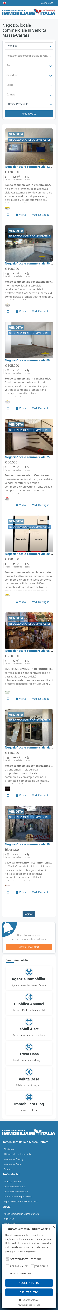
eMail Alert (9, 1219)
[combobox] (29, 46)
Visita (22, 214)
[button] (7, 1259)
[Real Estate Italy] (4, 3)
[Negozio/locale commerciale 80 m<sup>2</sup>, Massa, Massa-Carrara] (29, 534)
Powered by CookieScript (29, 1305)
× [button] (53, 1227)
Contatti (8, 1169)
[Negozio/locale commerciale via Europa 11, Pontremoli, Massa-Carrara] (29, 727)
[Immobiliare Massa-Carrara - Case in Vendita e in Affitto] (29, 11)
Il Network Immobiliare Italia (18, 1154)
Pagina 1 (29, 914)
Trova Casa (9, 1224)
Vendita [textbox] (12, 45)
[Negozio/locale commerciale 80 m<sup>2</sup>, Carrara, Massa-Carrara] (29, 340)
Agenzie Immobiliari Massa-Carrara (21, 1214)
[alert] (29, 1266)
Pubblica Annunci (12, 1181)
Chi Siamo (9, 1149)
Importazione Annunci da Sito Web (21, 1201)
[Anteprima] (8, 214)
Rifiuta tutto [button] (29, 1292)
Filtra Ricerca (29, 113)
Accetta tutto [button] (29, 1283)
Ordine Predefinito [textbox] (18, 104)
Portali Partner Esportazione (18, 1196)
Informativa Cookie (13, 1164)
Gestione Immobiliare (14, 1186)
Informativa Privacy (13, 1159)
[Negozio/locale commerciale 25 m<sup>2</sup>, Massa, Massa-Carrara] (29, 437)
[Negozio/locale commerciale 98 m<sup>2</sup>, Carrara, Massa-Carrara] (29, 630)
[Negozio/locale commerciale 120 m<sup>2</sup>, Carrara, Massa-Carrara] (29, 146)
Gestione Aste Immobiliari (16, 1191)
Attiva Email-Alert (29, 947)
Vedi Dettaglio (40, 214)
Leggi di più (31, 1252)
